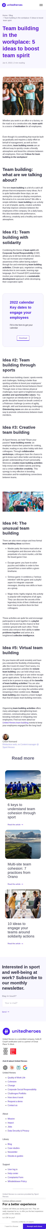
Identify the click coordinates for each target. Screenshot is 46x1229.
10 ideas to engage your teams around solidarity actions (21, 930)
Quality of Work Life (16, 1078)
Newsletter (12, 1152)
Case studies (14, 1148)
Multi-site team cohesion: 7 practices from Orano (19, 870)
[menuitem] (25, 1077)
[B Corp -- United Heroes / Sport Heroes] (5, 1051)
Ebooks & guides (15, 1156)
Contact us (12, 1105)
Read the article (14, 825)
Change (11, 1085)
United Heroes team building (15, 723)
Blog (10, 1144)
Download (23, 338)
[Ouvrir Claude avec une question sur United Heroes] (12, 1067)
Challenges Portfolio (17, 1093)
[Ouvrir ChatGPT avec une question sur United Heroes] (5, 1067)
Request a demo (15, 1101)
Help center (13, 1173)
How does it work (15, 1097)
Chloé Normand (10, 741)
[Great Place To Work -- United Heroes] (13, 1051)
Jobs (10, 1127)
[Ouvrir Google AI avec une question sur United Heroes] (25, 1067)
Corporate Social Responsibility (22, 1089)
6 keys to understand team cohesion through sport (22, 811)
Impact (11, 1123)
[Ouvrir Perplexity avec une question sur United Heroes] (18, 1067)
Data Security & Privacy (18, 1131)
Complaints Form (15, 1177)
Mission (11, 1119)
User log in (13, 1169)
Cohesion (12, 1082)
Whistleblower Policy (17, 1181)
